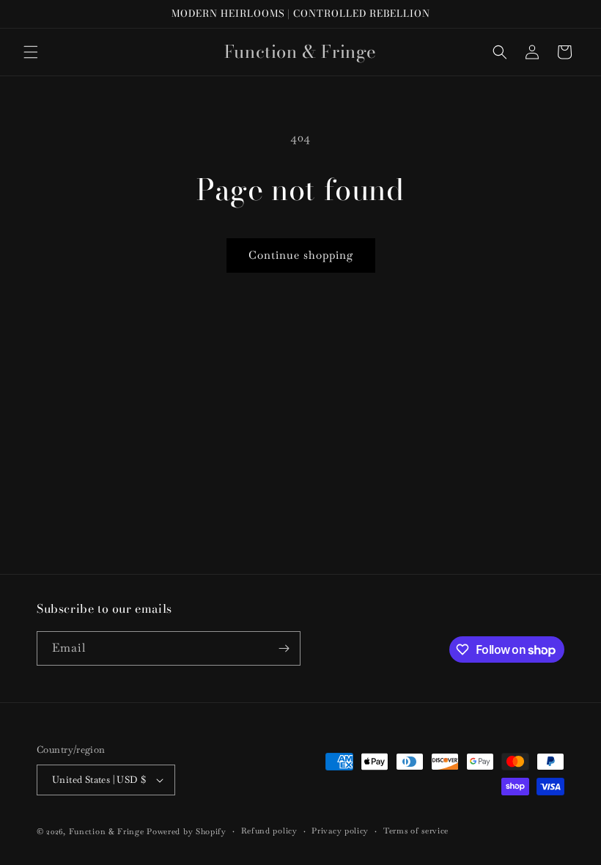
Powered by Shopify (186, 831)
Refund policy (269, 830)
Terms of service (416, 830)
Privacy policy (340, 830)
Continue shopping (300, 255)
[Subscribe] (284, 648)
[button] (31, 52)
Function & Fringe (108, 831)
